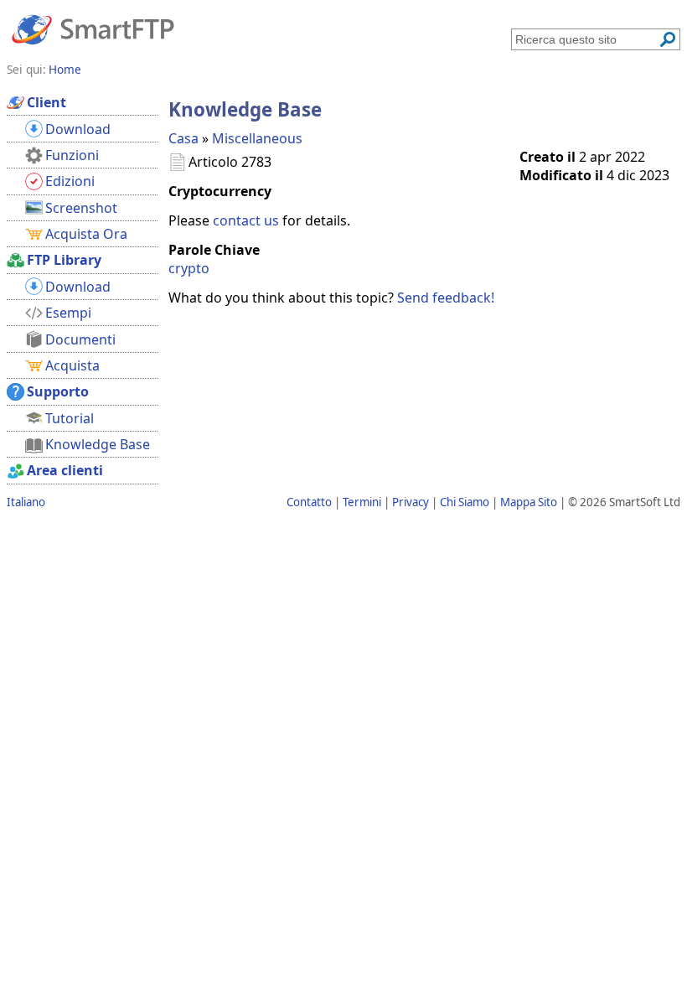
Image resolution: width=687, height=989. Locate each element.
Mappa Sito (528, 502)
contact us (246, 220)
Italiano (26, 502)
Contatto (309, 502)
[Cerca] (667, 39)
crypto (188, 268)
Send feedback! (445, 297)
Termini (362, 502)
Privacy (410, 502)
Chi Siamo (464, 502)
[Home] (93, 28)
